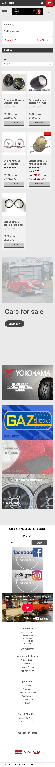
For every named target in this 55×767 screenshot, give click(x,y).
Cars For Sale (27, 696)
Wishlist (27, 664)
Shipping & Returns (27, 671)
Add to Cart (14, 123)
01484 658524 (11, 3)
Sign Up (31, 667)
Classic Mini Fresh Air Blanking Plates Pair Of (38, 164)
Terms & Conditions (27, 693)
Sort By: (5, 59)
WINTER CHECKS (27, 722)
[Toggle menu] (4, 11)
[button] (27, 40)
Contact (27, 686)
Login (23, 667)
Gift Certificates (27, 660)
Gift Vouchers (27, 700)
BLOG (27, 703)
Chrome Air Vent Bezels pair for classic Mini (12, 164)
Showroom (27, 689)
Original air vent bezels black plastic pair (13, 225)
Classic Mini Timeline (27, 718)
